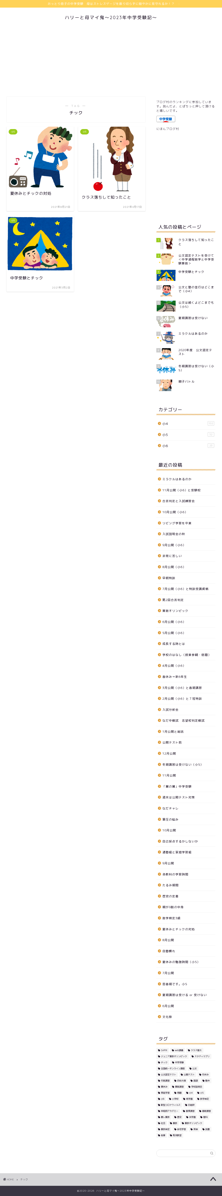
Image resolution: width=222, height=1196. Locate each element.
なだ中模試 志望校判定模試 (183, 720)
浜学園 (192, 1117)
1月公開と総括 (173, 731)
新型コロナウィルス (170, 1104)
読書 (207, 1129)
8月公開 (168, 940)
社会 (163, 1123)
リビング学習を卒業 (177, 523)
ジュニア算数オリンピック (174, 1056)
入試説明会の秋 (173, 534)
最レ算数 (165, 1117)
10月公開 (169, 830)
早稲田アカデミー (169, 1110)
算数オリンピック (175, 611)
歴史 (179, 1117)
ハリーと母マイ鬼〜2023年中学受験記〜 (111, 17)
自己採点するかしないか (180, 841)
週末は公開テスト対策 (178, 797)
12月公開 (169, 753)
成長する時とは (173, 644)
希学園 (189, 1098)
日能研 (191, 1104)
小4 (187, 423)
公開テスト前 (172, 742)
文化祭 (167, 1017)
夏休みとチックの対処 (178, 929)
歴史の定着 (170, 896)
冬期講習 (165, 1080)
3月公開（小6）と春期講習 (182, 688)
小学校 (175, 1098)
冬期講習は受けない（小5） (182, 764)
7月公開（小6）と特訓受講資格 (185, 589)
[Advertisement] (111, 59)
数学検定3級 (171, 918)
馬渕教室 (177, 1135)
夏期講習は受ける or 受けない (184, 995)
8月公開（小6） (174, 567)
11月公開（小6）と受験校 (181, 490)
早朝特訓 (168, 578)
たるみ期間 (170, 885)
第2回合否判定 (173, 600)
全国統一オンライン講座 (173, 1068)
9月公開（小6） (174, 545)
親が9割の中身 (173, 907)
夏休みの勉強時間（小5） (181, 962)
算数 (175, 1123)
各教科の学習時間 (175, 874)
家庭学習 (165, 1092)
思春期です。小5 (174, 984)
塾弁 (207, 1080)
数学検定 (204, 1098)
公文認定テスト (168, 1074)
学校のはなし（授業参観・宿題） (186, 655)
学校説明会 (196, 1086)
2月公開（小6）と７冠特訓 (182, 698)
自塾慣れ (168, 951)
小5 (187, 435)
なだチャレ (170, 808)
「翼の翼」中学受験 (177, 786)
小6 (187, 446)
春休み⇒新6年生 (174, 677)
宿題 (179, 1092)
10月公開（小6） (175, 512)
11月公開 (169, 775)
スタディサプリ (202, 1056)
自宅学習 (181, 1129)
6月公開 (168, 1006)
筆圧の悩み (170, 819)
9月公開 (168, 863)
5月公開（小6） (174, 633)
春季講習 (190, 1110)
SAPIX (164, 1050)
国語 (195, 1080)
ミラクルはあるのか (177, 479)
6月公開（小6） (174, 622)
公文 (194, 1068)
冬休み (205, 1074)
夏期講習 (179, 1086)
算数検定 (165, 1129)
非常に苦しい (172, 556)
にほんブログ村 (167, 129)
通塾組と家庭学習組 (177, 852)
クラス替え (196, 1050)
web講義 (179, 1050)
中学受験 (179, 1062)
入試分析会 (170, 710)
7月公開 (168, 973)
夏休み (164, 1086)
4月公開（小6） (174, 666)
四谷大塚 (181, 1080)
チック (164, 1062)
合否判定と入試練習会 (178, 501)
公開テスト (189, 1074)
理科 (205, 1117)
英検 (195, 1129)
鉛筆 (163, 1135)
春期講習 (206, 1110)
